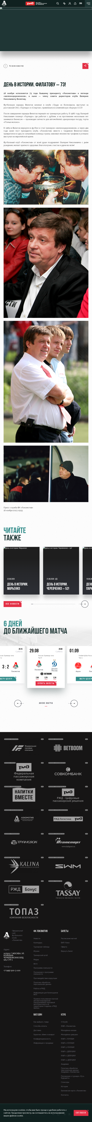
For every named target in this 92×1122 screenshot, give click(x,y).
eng (80, 4)
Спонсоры (65, 1082)
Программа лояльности (43, 968)
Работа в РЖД (39, 989)
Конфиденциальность (42, 1039)
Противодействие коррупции (45, 978)
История (64, 1086)
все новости (12, 604)
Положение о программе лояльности (44, 973)
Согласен (81, 1113)
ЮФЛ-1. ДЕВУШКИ (68, 1051)
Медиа (36, 960)
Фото (35, 964)
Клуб (63, 1014)
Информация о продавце (43, 1043)
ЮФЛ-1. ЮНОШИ (67, 1039)
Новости (37, 938)
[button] (32, 604)
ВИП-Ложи (65, 943)
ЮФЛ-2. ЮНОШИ (67, 1043)
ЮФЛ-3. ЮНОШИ (67, 1047)
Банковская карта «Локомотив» (73, 1091)
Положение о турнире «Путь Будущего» (72, 1077)
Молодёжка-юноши (68, 1030)
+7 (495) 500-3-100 (12, 970)
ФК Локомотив (41, 931)
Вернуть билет (67, 951)
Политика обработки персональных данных (42, 983)
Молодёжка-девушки (69, 1034)
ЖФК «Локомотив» (68, 1026)
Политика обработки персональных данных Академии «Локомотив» (70, 1070)
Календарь (38, 943)
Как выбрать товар (41, 1022)
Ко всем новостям (16, 66)
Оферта (64, 947)
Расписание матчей (69, 938)
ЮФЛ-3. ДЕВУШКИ (68, 1060)
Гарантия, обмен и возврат (44, 1034)
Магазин (38, 1014)
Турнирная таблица (41, 947)
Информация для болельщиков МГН (46, 993)
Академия (65, 1064)
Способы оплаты (40, 1026)
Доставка (37, 1030)
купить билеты (46, 683)
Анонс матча (46, 703)
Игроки (36, 951)
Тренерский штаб (41, 955)
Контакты (65, 1095)
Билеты (64, 931)
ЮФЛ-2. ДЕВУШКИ (68, 1056)
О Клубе (64, 1022)
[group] (22, 571)
